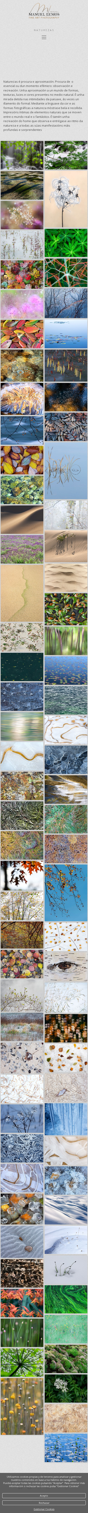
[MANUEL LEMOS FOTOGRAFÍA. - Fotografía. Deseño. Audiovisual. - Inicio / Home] (44, 19)
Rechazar (44, 1502)
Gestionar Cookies (44, 1509)
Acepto (44, 1495)
